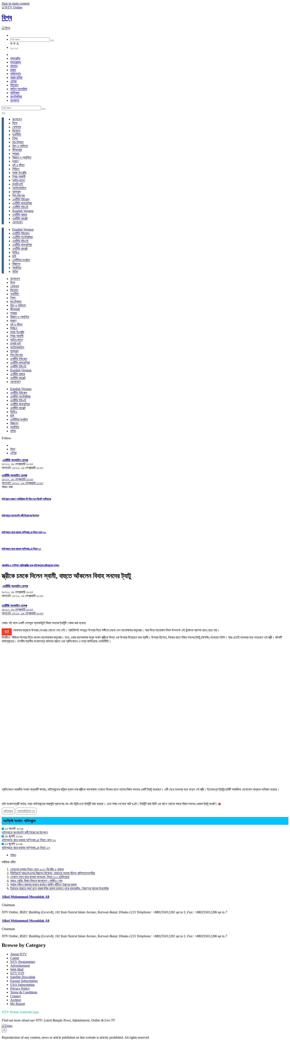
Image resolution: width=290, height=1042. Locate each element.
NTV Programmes (22, 962)
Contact (15, 996)
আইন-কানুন (18, 180)
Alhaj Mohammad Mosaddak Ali (25, 896)
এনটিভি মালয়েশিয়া (22, 203)
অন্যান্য (14, 100)
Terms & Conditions (23, 992)
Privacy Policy (20, 988)
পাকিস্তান (15, 73)
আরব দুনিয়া (16, 77)
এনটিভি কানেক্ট (20, 218)
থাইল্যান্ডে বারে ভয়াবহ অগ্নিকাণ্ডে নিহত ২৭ (21, 548)
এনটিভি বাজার (19, 214)
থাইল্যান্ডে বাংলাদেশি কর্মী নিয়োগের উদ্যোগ (20, 515)
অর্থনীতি (16, 134)
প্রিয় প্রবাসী (18, 176)
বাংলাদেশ (17, 119)
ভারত (13, 70)
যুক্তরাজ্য (15, 62)
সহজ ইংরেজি (19, 172)
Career (14, 958)
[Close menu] (3, 113)
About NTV (18, 954)
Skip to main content (15, 3)
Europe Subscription (24, 981)
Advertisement (20, 965)
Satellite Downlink (22, 977)
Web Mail (16, 969)
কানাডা (13, 66)
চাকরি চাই (17, 184)
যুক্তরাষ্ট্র (15, 58)
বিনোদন (16, 131)
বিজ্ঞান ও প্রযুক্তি (21, 157)
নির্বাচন (15, 169)
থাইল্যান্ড (8, 811)
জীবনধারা (17, 150)
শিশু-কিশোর (18, 195)
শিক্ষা (15, 138)
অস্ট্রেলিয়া (16, 96)
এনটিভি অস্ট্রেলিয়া (22, 237)
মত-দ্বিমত (18, 142)
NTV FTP (17, 973)
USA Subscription (22, 984)
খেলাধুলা (16, 127)
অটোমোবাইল (19, 188)
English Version (23, 211)
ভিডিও (15, 252)
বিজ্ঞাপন (16, 264)
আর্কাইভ (16, 267)
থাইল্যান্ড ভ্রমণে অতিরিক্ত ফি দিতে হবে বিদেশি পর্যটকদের (26, 499)
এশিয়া (13, 81)
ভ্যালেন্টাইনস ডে (26, 811)
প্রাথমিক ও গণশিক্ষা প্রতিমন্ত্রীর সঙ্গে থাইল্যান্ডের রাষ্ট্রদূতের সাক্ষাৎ (30, 565)
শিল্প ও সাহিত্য (20, 146)
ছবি (14, 256)
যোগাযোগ (17, 222)
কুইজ (15, 271)
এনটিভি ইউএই (20, 207)
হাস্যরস (16, 192)
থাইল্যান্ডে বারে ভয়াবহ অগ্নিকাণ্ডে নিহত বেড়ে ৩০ (24, 532)
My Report (17, 1004)
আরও (13, 855)
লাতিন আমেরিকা (18, 89)
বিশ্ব (7, 17)
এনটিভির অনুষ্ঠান (21, 260)
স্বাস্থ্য (15, 153)
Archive (15, 1000)
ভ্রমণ (15, 161)
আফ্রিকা (14, 93)
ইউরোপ (14, 85)
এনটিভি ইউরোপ (20, 199)
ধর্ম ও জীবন (18, 165)
